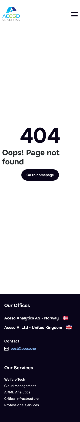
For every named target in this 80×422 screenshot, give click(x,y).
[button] (74, 14)
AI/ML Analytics (17, 392)
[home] (11, 14)
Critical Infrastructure (21, 398)
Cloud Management (20, 386)
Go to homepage (40, 175)
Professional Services (21, 405)
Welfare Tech (14, 379)
